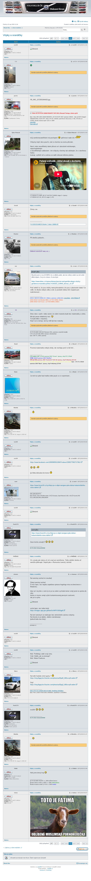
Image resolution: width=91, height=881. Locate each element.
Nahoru (6, 57)
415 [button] (66, 38)
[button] (51, 38)
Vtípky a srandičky (12, 35)
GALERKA (67, 298)
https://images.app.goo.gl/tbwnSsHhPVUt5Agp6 (46, 610)
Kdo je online (8, 854)
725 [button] (84, 38)
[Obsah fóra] (45, 15)
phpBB (39, 867)
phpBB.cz (50, 868)
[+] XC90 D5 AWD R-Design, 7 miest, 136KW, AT (44, 224)
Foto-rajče (33, 124)
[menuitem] (74, 21)
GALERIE (33, 122)
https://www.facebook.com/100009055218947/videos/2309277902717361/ (55, 462)
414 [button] (62, 38)
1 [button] (57, 38)
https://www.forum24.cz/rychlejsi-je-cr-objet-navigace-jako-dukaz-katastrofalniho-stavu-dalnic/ (57, 486)
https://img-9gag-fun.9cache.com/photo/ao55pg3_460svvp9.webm (52, 684)
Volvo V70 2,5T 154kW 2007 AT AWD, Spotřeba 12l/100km (46, 690)
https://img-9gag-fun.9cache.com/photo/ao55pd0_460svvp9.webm (52, 678)
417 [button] (74, 38)
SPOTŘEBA (74, 298)
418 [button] (78, 38)
